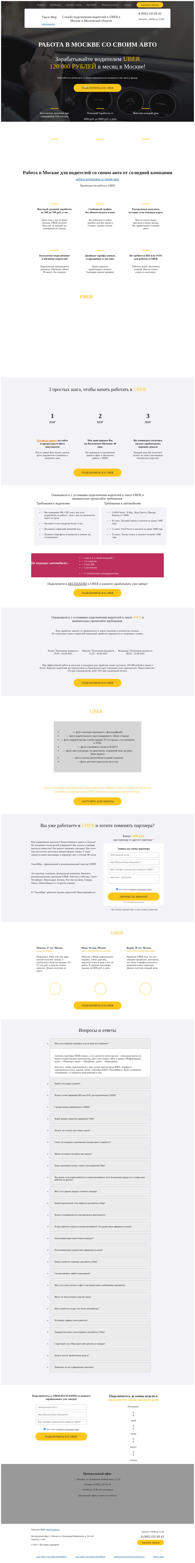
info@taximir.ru (48, 24)
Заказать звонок (150, 4)
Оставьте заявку (47, 440)
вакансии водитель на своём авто (129, 1557)
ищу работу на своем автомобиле (90, 1557)
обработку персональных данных (141, 889)
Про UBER (91, 5)
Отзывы (127, 5)
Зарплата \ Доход (73, 5)
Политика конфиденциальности (133, 902)
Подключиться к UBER (97, 87)
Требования (55, 5)
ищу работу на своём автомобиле (51, 1557)
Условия (41, 5)
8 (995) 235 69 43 (149, 13)
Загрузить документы (98, 801)
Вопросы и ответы (110, 5)
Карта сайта (158, 1557)
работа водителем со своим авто (97, 179)
